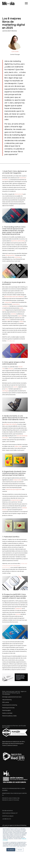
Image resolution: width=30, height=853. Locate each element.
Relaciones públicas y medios (9, 715)
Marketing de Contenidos (8, 707)
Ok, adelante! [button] (11, 849)
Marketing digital (6, 710)
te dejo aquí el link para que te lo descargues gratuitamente (14, 565)
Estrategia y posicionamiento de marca (11, 697)
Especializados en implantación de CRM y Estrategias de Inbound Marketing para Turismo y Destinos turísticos (13, 743)
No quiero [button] (20, 849)
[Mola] (12, 3)
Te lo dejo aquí (11, 340)
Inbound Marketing (7, 699)
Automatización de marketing (9, 705)
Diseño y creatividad (7, 713)
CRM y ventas (5, 702)
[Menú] (25, 3)
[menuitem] (25, 3)
